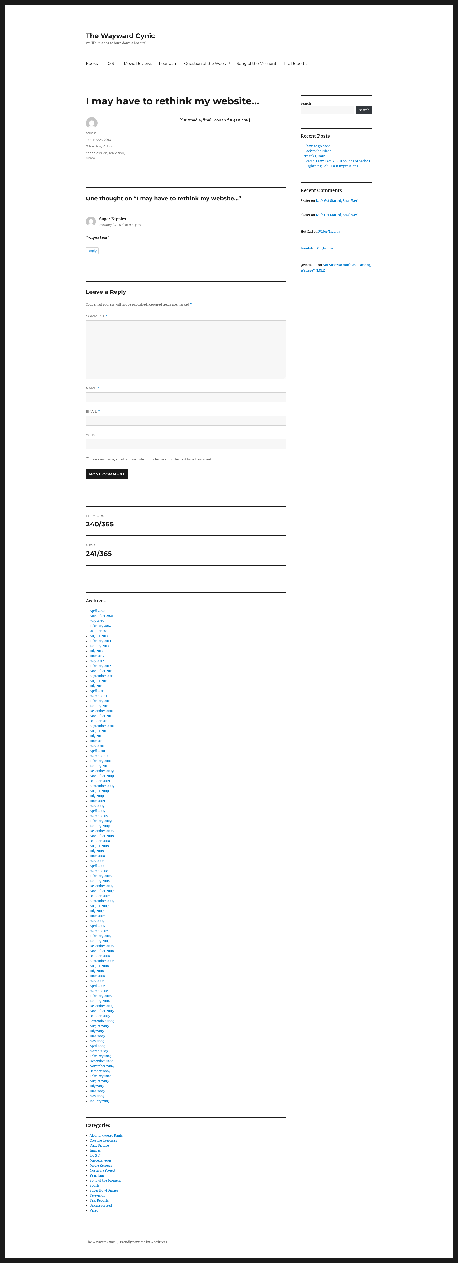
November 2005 (102, 1011)
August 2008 (99, 846)
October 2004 (100, 1071)
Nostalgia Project (102, 1170)
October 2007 (100, 896)
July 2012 (96, 651)
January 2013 (99, 646)
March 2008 (99, 871)
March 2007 (99, 931)
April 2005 (97, 1046)
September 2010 (102, 726)
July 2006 (97, 971)
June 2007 (97, 916)
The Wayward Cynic (120, 36)
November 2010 (101, 716)
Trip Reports (295, 63)
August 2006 (99, 966)
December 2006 (102, 946)
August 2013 (99, 636)
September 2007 (102, 901)
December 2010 (101, 711)
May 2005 (97, 1041)
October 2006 (100, 956)
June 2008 (97, 856)
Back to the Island (318, 151)
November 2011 (101, 671)
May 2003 (97, 1096)
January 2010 (99, 766)
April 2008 (97, 866)
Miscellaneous (101, 1160)
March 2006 (99, 991)
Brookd (306, 248)
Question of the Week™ (207, 63)
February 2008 (101, 876)
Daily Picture (99, 1145)
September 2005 (102, 1021)
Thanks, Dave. (315, 156)
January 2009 (100, 826)
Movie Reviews (138, 63)
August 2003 (99, 1081)
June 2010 (97, 741)
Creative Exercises (103, 1140)
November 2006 (102, 951)
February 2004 (101, 1076)
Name (93, 388)
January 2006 (100, 1001)
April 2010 (97, 751)
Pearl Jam (168, 63)
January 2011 (99, 706)
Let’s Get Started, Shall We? (337, 201)
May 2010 (97, 746)
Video (107, 146)
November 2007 (102, 891)
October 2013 (99, 631)
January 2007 (100, 941)
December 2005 (102, 1006)
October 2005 (100, 1016)
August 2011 (99, 681)
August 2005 (99, 1026)
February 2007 (101, 936)
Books (92, 63)
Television (93, 146)
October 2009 (100, 781)
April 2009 (98, 811)
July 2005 (97, 1031)
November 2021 (101, 616)
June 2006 (97, 976)
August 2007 (99, 906)
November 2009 (102, 776)
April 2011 (97, 691)
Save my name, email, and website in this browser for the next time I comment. (152, 459)
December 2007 (102, 886)
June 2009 (97, 801)
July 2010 (96, 736)
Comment (97, 316)
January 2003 (99, 1101)
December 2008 (102, 831)
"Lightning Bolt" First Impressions (331, 166)
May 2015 (97, 621)
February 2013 (100, 641)
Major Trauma (329, 232)
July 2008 (97, 851)
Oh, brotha (325, 248)
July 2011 (96, 686)
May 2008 (97, 861)
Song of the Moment (256, 63)
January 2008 (100, 881)
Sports (95, 1185)
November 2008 (102, 836)
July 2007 (97, 911)
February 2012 (100, 666)
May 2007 (97, 921)
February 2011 (100, 701)
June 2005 (97, 1036)
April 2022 (97, 611)
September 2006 (102, 961)
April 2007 (97, 926)
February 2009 (101, 821)
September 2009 (102, 786)
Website (94, 435)
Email (93, 411)
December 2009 (102, 771)
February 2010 (100, 761)
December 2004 (102, 1061)
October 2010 (99, 721)
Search (306, 103)
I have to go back (317, 146)
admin (91, 133)
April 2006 (98, 986)
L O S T (110, 63)
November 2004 (102, 1066)
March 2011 (98, 696)
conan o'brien (96, 153)
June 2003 (97, 1091)
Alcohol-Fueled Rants (106, 1135)
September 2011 (102, 676)
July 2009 (97, 796)
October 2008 (100, 841)
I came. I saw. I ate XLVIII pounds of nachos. (337, 161)
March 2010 (99, 756)
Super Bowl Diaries (104, 1190)
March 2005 (99, 1051)
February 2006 (101, 996)
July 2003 (97, 1086)
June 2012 (97, 656)
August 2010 (99, 731)
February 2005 (101, 1056)
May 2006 (97, 981)
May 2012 (97, 661)
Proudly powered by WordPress (143, 1242)
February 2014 (100, 626)
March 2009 (99, 816)
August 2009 (99, 791)
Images (95, 1150)
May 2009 (97, 806)
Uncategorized (101, 1205)
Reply (92, 251)
